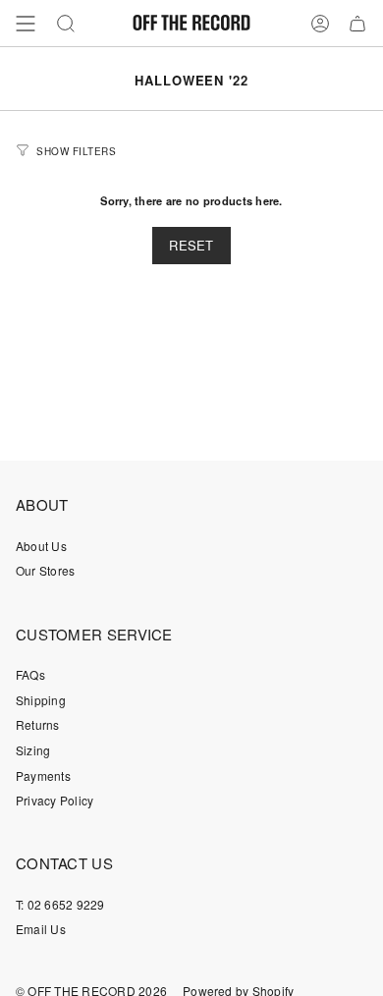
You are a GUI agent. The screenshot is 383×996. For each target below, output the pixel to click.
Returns (38, 724)
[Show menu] (25, 23)
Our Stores (45, 570)
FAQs (30, 674)
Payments (43, 775)
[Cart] (357, 23)
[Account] (320, 23)
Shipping (41, 700)
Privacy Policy (54, 800)
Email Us (41, 928)
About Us (41, 545)
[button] (66, 23)
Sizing (33, 750)
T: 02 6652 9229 (60, 904)
